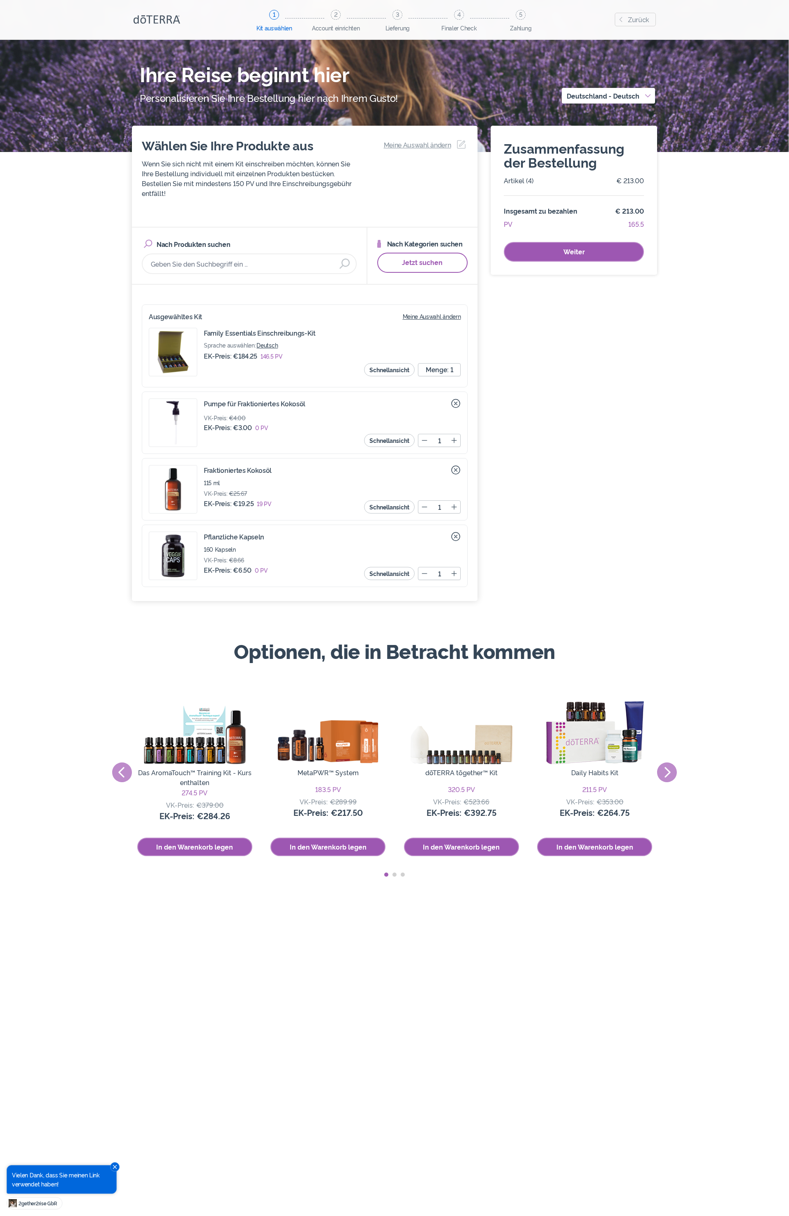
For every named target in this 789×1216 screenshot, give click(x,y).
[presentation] (122, 772)
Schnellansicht (389, 369)
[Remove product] (456, 403)
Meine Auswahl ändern (432, 316)
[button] (386, 875)
